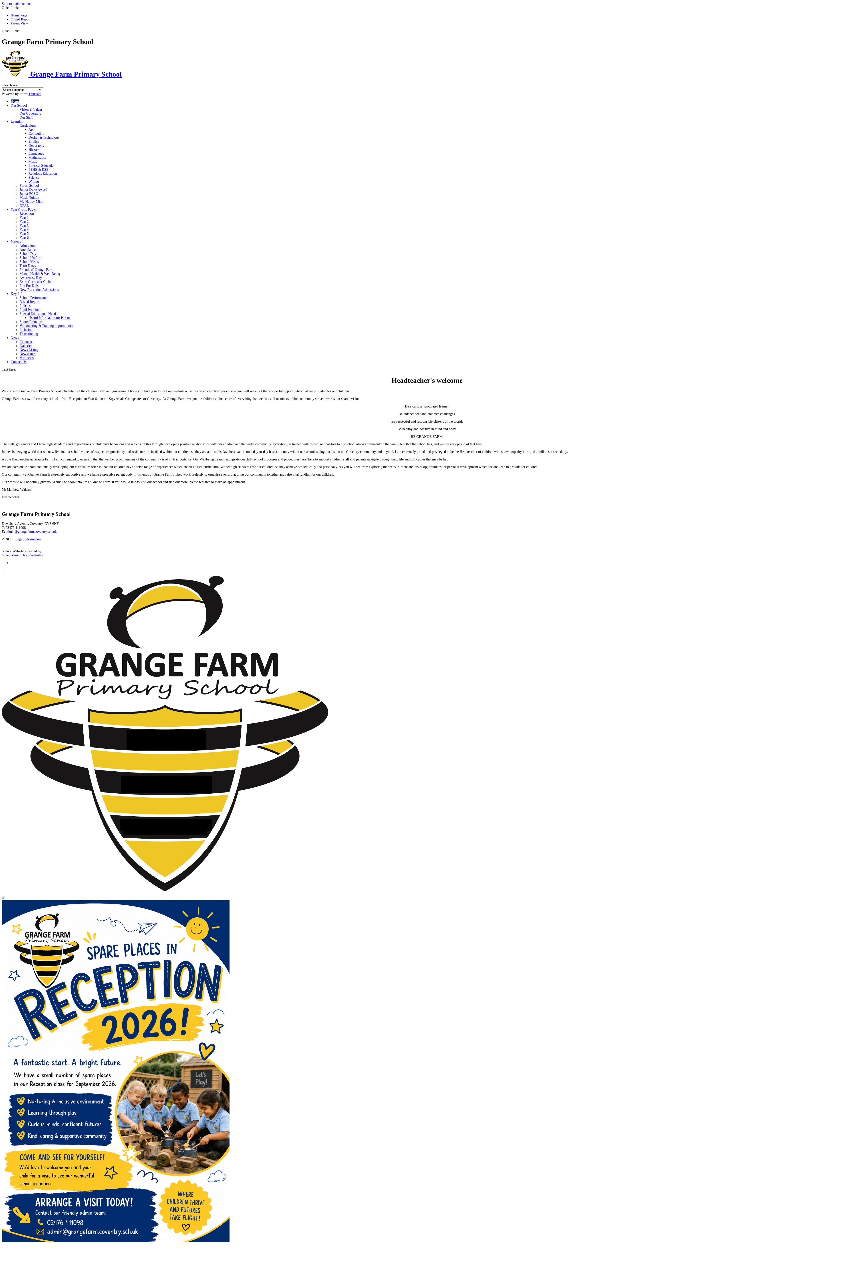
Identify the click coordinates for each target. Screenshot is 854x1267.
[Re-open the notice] (3, 571)
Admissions (28, 245)
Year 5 (24, 233)
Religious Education (42, 173)
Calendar (26, 342)
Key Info (17, 294)
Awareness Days (31, 278)
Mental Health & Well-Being (40, 274)
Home (15, 101)
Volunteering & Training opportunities (46, 326)
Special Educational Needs (38, 314)
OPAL (24, 205)
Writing (33, 181)
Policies (25, 306)
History (33, 149)
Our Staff (26, 117)
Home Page (19, 15)
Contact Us (18, 362)
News (15, 338)
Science (33, 177)
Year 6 (24, 237)
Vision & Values (31, 109)
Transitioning (29, 334)
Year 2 (24, 221)
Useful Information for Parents (49, 318)
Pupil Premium (30, 310)
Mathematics (37, 157)
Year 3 (24, 225)
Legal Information (28, 539)
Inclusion (26, 330)
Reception (27, 213)
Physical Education (41, 165)
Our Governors (30, 113)
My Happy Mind (31, 201)
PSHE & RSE (38, 169)
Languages (36, 153)
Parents (16, 241)
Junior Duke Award (33, 189)
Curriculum (28, 125)
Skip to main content (16, 4)
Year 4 (24, 229)
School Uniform (31, 257)
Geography (36, 145)
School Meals (29, 262)
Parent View (19, 23)
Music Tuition (29, 197)
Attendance (28, 249)
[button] (21, 30)
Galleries (26, 346)
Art (30, 129)
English (33, 141)
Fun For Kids (29, 286)
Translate (34, 94)
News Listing (29, 350)
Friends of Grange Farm (36, 270)
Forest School (29, 185)
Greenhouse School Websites (22, 555)
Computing (36, 133)
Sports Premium (31, 322)
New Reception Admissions (39, 290)
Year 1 (24, 217)
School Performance (34, 298)
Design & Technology (44, 137)
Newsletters (28, 354)
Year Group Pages (23, 209)
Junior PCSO (29, 193)
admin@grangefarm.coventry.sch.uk (31, 531)
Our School (19, 105)
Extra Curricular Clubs (35, 282)
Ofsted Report (20, 19)
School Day (28, 253)
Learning (17, 121)
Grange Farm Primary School (75, 74)
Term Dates (28, 266)
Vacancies (27, 358)
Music (32, 161)
